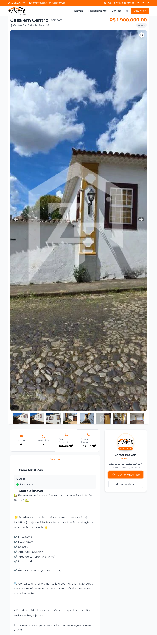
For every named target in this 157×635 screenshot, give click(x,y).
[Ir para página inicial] (17, 11)
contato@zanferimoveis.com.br (48, 2)
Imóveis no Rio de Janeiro (120, 2)
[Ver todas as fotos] (141, 35)
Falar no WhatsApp (128, 474)
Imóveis (78, 10)
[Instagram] (143, 3)
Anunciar (140, 10)
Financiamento (97, 10)
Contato (117, 10)
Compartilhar (127, 484)
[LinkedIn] (148, 3)
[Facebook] (138, 3)
